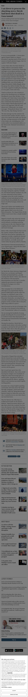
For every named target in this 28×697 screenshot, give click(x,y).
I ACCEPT (14, 690)
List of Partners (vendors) (6, 687)
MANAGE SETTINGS (14, 694)
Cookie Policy (10, 672)
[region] (14, 676)
